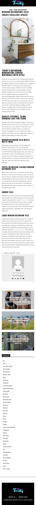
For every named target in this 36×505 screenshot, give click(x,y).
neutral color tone (19, 229)
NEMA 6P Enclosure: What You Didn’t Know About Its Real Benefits (18, 341)
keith (18, 253)
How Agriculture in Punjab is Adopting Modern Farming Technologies (18, 320)
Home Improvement (20, 10)
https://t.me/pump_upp (18, 273)
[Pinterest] (20, 278)
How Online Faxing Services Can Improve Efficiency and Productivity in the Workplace (18, 300)
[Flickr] (15, 278)
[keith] (14, 253)
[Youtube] (23, 278)
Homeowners (25, 200)
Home (11, 10)
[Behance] (12, 278)
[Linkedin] (18, 278)
